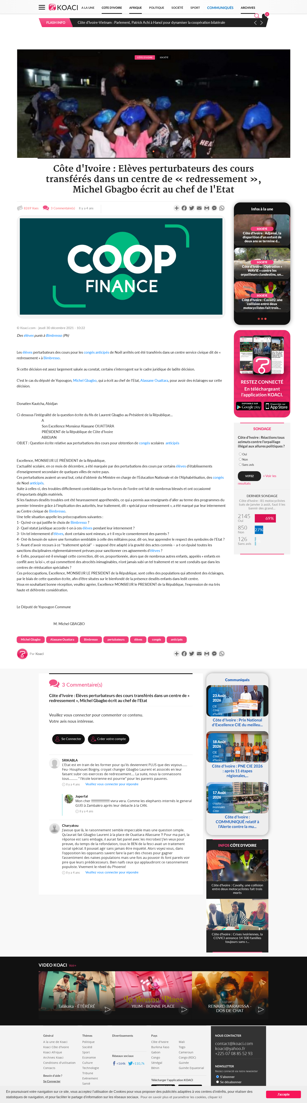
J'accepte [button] (283, 1094)
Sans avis (248, 464)
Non (245, 459)
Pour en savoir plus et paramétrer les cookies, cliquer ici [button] (181, 1097)
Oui (244, 454)
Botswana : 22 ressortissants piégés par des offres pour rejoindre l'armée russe (137, 22)
